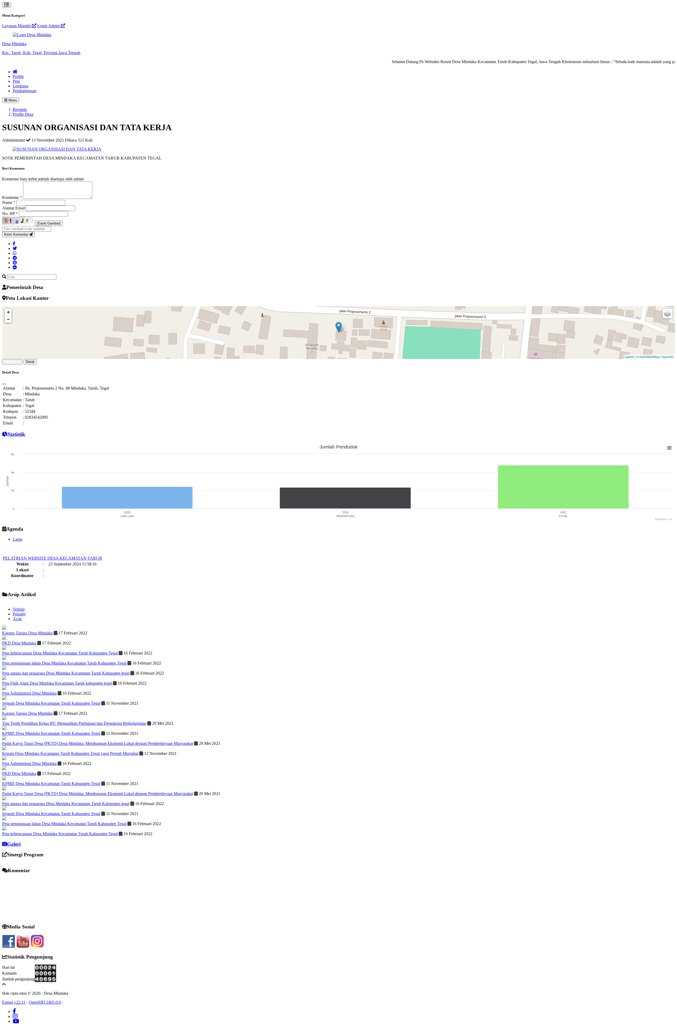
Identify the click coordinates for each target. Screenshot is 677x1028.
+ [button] (8, 312)
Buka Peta (12, 362)
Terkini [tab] (19, 609)
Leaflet (629, 356)
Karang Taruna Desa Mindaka (27, 633)
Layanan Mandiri (17, 26)
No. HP (10, 213)
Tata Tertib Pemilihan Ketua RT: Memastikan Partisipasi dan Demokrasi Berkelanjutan (74, 723)
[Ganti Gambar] (49, 223)
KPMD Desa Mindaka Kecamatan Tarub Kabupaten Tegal (51, 733)
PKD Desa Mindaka (19, 643)
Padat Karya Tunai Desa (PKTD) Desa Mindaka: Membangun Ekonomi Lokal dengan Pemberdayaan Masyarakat (97, 743)
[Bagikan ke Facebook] (14, 243)
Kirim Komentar (16, 234)
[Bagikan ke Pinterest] (15, 262)
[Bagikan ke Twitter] (15, 248)
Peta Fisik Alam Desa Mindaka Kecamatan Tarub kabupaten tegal (57, 683)
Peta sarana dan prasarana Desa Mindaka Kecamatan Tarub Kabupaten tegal (65, 673)
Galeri (14, 844)
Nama (8, 202)
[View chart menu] (669, 448)
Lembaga (20, 86)
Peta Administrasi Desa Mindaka (29, 693)
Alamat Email (14, 208)
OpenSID (668, 356)
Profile (18, 76)
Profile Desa (23, 114)
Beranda (20, 109)
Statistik (16, 434)
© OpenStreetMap (647, 356)
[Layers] (667, 313)
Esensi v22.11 (13, 1002)
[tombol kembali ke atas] (4, 984)
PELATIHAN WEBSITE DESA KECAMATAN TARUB (52, 548)
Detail (30, 362)
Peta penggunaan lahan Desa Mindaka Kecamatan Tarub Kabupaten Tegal (64, 663)
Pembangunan (24, 90)
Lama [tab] (17, 539)
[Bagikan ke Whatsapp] (14, 253)
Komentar (12, 197)
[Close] (4, 384)
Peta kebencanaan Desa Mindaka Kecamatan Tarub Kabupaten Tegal (60, 653)
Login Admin (49, 26)
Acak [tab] (17, 618)
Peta (16, 81)
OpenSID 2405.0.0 (45, 1002)
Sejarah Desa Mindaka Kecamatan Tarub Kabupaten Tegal (51, 703)
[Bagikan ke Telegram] (15, 258)
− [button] (8, 319)
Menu (12, 100)
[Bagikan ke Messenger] (15, 267)
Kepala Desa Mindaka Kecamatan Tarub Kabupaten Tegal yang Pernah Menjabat (70, 753)
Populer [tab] (19, 614)
